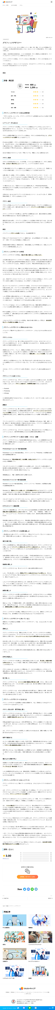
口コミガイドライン (38, 992)
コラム (21, 5)
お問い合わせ (28, 993)
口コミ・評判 (5, 5)
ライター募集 (46, 992)
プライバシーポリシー (20, 992)
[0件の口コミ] (6, 858)
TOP (4, 905)
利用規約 (7, 992)
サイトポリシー (30, 992)
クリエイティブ (5, 39)
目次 (4, 73)
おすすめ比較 (14, 5)
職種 (7, 905)
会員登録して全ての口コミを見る (27, 876)
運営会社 (12, 992)
